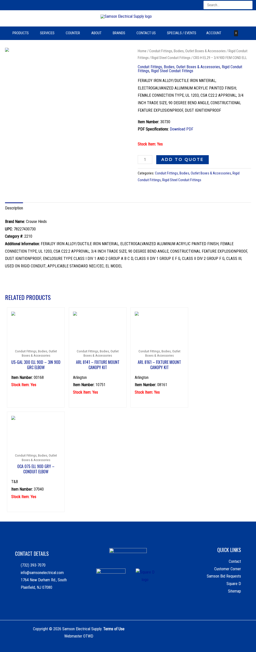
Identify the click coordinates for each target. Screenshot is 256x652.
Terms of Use (113, 629)
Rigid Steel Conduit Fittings (171, 57)
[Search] (249, 5)
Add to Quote (182, 159)
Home (142, 51)
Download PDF (181, 129)
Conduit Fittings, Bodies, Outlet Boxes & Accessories (187, 51)
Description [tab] (14, 208)
